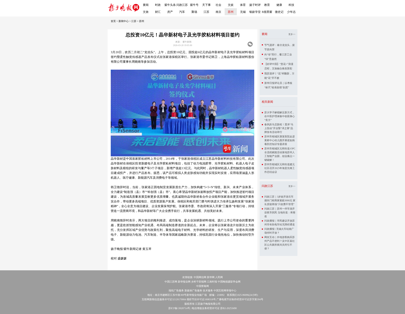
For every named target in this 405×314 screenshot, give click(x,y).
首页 (113, 21)
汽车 (182, 11)
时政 (158, 4)
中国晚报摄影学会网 (229, 281)
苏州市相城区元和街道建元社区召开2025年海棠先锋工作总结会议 (279, 168)
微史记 (279, 11)
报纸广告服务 (176, 290)
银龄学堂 (255, 11)
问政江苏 (182, 4)
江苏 (206, 11)
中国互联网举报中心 (225, 290)
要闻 (146, 4)
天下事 (206, 4)
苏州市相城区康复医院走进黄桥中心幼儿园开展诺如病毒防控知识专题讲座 (279, 140)
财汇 (158, 11)
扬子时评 (255, 4)
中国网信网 (200, 277)
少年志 (291, 11)
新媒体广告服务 (193, 290)
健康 (279, 4)
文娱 (231, 4)
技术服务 (208, 290)
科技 (291, 4)
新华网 (211, 277)
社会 (218, 4)
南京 (218, 11)
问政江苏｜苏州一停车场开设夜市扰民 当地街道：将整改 (279, 212)
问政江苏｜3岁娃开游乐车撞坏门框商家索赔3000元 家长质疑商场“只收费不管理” (279, 200)
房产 (170, 11)
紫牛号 (194, 4)
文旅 (146, 11)
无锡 (243, 11)
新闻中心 (123, 21)
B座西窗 (267, 11)
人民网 (219, 277)
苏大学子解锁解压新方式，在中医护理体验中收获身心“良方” (279, 116)
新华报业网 (184, 281)
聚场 (194, 11)
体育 (243, 4)
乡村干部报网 (198, 281)
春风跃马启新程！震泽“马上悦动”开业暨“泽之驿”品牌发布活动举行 (278, 128)
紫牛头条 (170, 4)
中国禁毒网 (202, 286)
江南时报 (212, 281)
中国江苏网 (171, 281)
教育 (267, 4)
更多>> (291, 34)
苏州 (231, 11)
